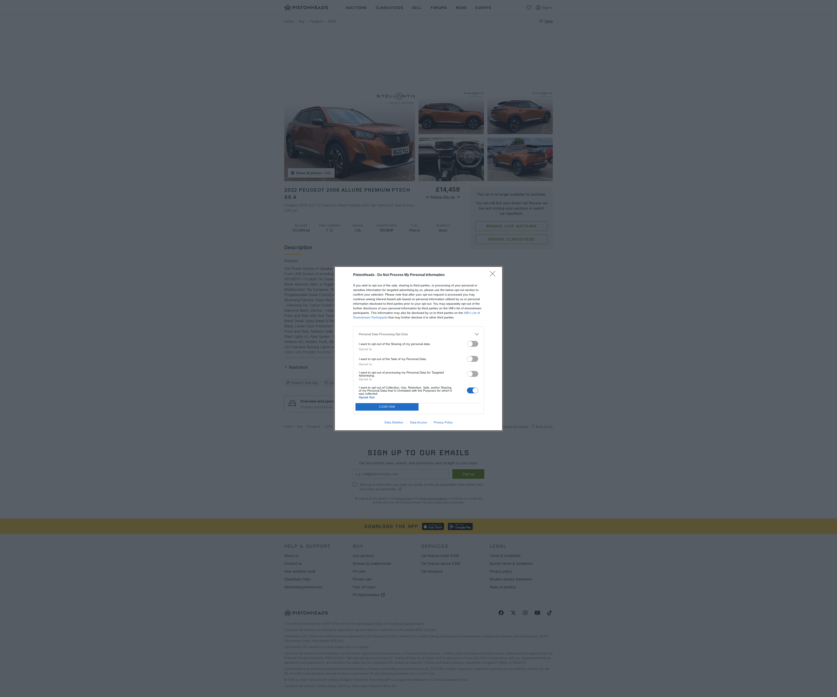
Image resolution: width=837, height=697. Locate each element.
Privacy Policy (443, 422)
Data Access (418, 422)
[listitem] (418, 334)
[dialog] (418, 349)
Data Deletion (393, 422)
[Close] (494, 275)
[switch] (472, 344)
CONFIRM (387, 406)
